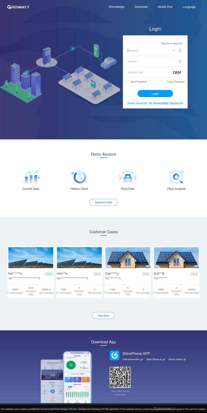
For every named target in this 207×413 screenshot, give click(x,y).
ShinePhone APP (136, 353)
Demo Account (137, 103)
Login (155, 93)
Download (141, 6)
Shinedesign (117, 6)
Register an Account (171, 43)
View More (103, 315)
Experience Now (103, 202)
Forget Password (175, 81)
